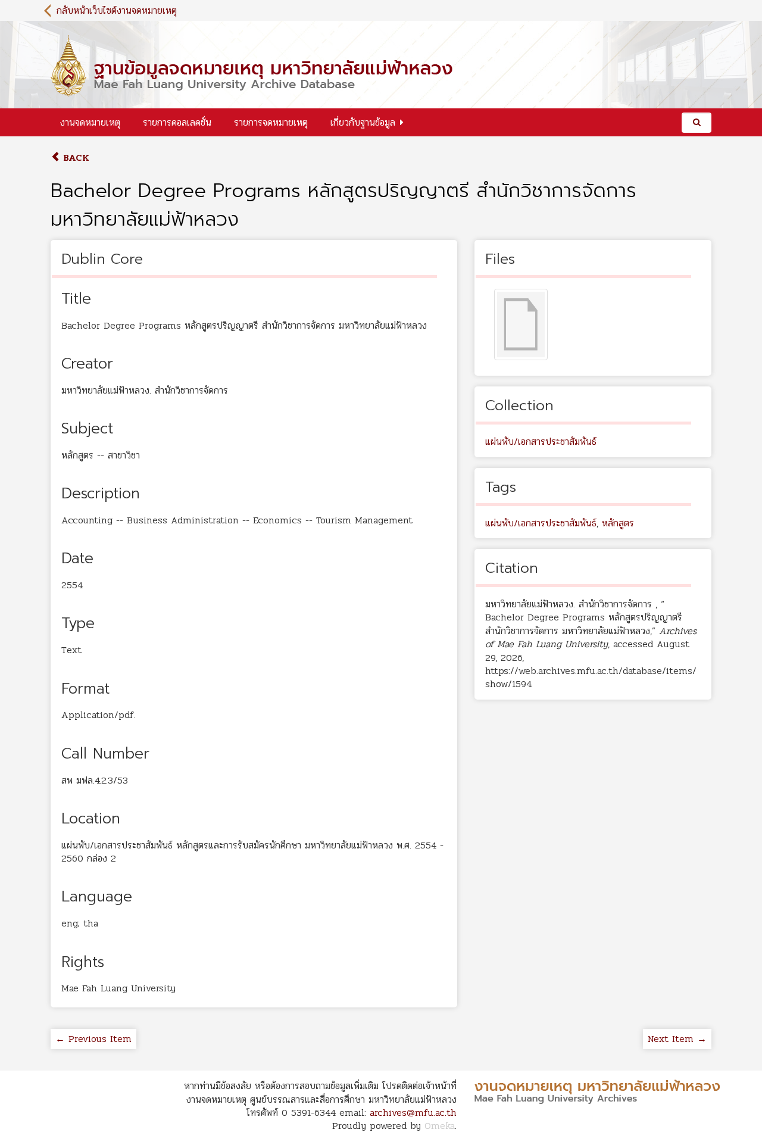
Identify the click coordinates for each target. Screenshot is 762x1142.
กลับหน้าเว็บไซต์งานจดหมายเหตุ (117, 10)
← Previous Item (93, 1038)
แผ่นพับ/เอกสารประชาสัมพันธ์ (541, 441)
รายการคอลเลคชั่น (177, 122)
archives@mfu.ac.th (413, 1112)
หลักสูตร (618, 523)
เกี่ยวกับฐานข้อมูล (362, 122)
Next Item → (677, 1038)
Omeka (439, 1125)
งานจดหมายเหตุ (90, 122)
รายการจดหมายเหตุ (271, 122)
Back (74, 157)
